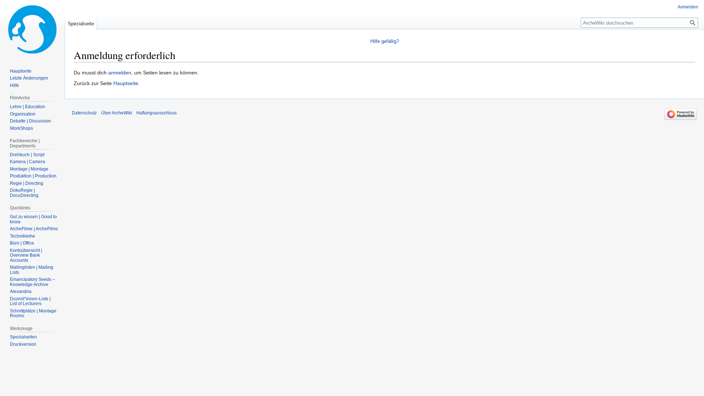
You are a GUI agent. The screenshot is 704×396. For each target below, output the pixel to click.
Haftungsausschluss (156, 112)
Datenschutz (84, 112)
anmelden (119, 73)
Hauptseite (125, 83)
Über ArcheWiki (116, 112)
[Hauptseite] (32, 29)
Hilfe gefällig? (384, 41)
